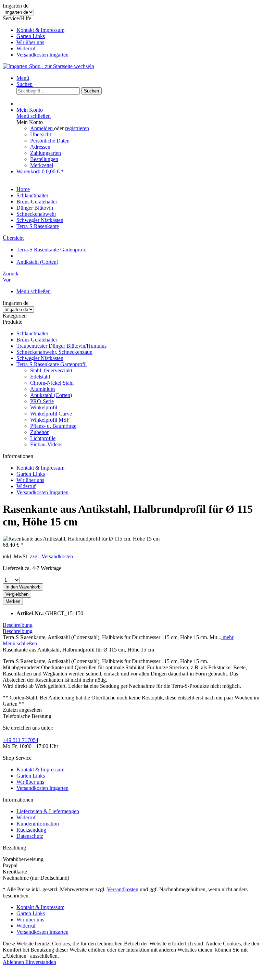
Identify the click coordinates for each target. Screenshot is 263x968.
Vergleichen (16, 594)
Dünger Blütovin (34, 208)
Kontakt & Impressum (40, 30)
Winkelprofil (43, 407)
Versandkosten (122, 889)
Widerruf (26, 48)
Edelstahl (40, 377)
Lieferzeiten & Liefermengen (47, 811)
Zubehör (39, 432)
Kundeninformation (37, 824)
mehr (227, 637)
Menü (22, 78)
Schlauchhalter (32, 333)
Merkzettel (41, 165)
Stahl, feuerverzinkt (51, 370)
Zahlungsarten (45, 153)
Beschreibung (18, 625)
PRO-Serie (42, 401)
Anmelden (42, 128)
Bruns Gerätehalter (36, 340)
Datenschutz (29, 836)
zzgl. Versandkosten (51, 556)
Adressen (40, 147)
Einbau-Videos (46, 444)
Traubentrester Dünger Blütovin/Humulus (61, 346)
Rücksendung (31, 830)
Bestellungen (44, 159)
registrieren (77, 128)
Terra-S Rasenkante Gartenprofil (51, 364)
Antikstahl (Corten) (51, 395)
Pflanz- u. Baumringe (53, 426)
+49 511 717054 (20, 740)
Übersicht (40, 134)
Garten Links (30, 36)
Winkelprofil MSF (50, 420)
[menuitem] (138, 30)
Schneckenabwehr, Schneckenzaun (54, 352)
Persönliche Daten (50, 141)
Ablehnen (14, 962)
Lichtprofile (42, 438)
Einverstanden (40, 962)
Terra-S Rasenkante (37, 226)
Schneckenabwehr (36, 214)
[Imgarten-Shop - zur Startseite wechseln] (48, 66)
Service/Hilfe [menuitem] (35, 36)
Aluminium (42, 389)
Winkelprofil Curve (51, 414)
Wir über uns (30, 42)
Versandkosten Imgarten (42, 55)
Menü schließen (33, 116)
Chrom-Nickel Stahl (52, 383)
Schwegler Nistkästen (39, 358)
